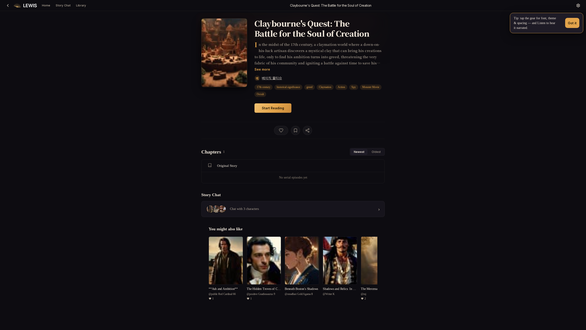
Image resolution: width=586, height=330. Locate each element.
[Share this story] (307, 130)
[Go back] (8, 5)
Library (81, 5)
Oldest (376, 152)
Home (46, 5)
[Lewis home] (25, 5)
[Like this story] (281, 130)
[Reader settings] (578, 5)
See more (262, 69)
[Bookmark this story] (295, 130)
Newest (359, 152)
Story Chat (63, 5)
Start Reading (273, 108)
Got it (572, 23)
